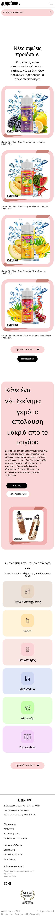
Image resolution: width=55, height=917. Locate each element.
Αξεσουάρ (27, 718)
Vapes (27, 631)
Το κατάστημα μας (12, 833)
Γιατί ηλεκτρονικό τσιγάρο (15, 838)
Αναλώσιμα (27, 689)
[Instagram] (5, 883)
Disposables (27, 747)
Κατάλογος (9, 829)
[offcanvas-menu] (51, 4)
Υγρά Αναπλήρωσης (27, 602)
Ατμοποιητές (27, 660)
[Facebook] (10, 883)
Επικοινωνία (9, 850)
